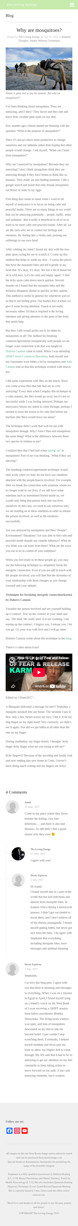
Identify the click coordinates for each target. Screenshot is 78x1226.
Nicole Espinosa (38, 875)
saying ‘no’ (54, 450)
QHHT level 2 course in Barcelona (27, 356)
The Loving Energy (29, 36)
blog (68, 638)
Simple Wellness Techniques (45, 40)
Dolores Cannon (16, 351)
